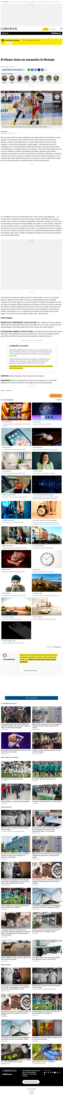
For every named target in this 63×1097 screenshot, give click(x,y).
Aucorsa (36, 1)
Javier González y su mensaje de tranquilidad (15, 801)
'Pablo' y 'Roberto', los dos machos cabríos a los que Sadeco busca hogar (16, 958)
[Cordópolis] (10, 1071)
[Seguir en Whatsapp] (59, 1072)
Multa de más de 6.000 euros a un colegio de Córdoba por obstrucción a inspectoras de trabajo (46, 725)
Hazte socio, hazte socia (30, 670)
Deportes (5, 33)
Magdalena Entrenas (6, 1063)
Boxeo (62, 1)
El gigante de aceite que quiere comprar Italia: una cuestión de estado (47, 1038)
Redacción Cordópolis (37, 753)
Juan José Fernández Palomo (38, 1063)
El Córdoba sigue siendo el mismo (12, 779)
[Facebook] (32, 69)
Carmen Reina (4, 729)
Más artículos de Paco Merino (9, 757)
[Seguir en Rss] (44, 1074)
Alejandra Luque (36, 729)
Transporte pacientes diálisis (15, 1)
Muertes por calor (27, 1)
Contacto (31, 1093)
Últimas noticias (6, 964)
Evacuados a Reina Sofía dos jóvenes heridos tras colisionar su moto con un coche (46, 958)
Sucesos (22, 1)
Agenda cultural (52, 1)
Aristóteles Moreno (5, 885)
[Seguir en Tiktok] (57, 1072)
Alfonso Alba (4, 859)
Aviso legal (31, 1091)
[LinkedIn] (42, 69)
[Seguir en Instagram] (52, 1072)
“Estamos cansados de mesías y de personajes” (47, 801)
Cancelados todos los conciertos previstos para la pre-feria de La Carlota (16, 751)
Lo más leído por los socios (9, 703)
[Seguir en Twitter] (46, 1072)
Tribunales (33, 1)
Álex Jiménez (4, 909)
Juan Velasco (4, 831)
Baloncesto (9, 390)
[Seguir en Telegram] (50, 1072)
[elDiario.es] (10, 1074)
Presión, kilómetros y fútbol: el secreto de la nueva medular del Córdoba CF (15, 906)
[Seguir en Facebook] (48, 1072)
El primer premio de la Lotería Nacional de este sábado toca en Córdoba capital (45, 930)
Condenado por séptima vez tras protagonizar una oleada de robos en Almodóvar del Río (46, 906)
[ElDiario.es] (56, 33)
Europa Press (35, 933)
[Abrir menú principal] (61, 28)
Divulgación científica (45, 1)
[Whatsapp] (28, 69)
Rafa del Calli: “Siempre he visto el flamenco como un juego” (15, 828)
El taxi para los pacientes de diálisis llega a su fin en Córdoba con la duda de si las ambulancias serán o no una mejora (46, 829)
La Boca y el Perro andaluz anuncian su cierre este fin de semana (46, 751)
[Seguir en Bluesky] (44, 1072)
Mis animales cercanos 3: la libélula (43, 1062)
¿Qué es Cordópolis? (31, 1089)
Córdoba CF (58, 1)
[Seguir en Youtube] (55, 1072)
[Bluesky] (35, 69)
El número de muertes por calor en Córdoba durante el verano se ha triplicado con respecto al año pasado (15, 855)
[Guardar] (45, 69)
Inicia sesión (52, 29)
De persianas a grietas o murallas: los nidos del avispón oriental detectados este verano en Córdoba (47, 881)
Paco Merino (4, 131)
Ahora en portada (6, 807)
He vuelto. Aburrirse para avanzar (11, 1062)
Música (40, 1)
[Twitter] (39, 69)
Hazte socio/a (45, 29)
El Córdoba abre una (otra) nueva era (44, 779)
